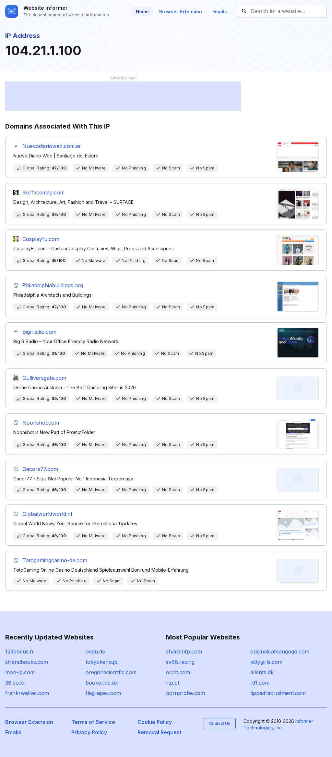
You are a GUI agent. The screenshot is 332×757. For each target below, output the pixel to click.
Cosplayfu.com (40, 239)
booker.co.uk (102, 682)
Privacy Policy (89, 732)
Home (142, 11)
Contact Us (219, 723)
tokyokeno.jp (101, 662)
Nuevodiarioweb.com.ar (51, 146)
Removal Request (159, 732)
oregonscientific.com (111, 672)
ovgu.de (95, 651)
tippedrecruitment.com (278, 693)
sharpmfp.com (184, 651)
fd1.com (259, 682)
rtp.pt (172, 682)
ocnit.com (178, 672)
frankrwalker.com (27, 693)
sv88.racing (180, 662)
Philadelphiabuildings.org (52, 285)
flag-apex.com (103, 693)
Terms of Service (93, 722)
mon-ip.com (20, 672)
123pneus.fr (19, 651)
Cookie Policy (154, 722)
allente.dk (262, 672)
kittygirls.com (266, 662)
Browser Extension (180, 11)
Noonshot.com (40, 422)
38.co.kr (15, 682)
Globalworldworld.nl (47, 514)
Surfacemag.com (43, 192)
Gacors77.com (40, 469)
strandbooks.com (26, 662)
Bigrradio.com (39, 332)
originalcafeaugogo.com (279, 651)
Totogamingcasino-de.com (54, 560)
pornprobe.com (185, 693)
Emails (219, 11)
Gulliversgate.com (44, 378)
